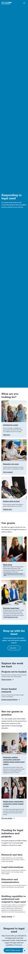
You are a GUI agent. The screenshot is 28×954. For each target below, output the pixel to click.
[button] (24, 3)
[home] (6, 3)
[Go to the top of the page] (24, 950)
